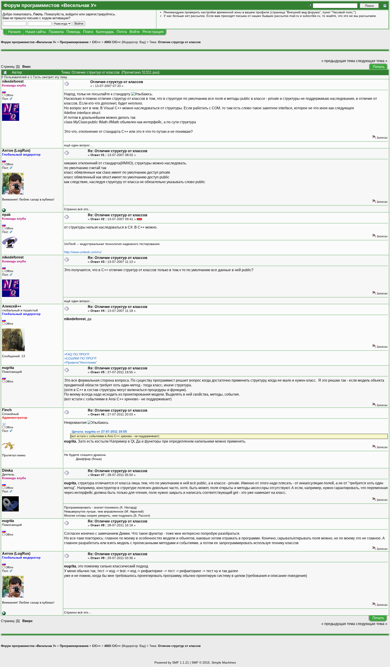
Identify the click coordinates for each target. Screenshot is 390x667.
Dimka (7, 470)
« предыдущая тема (338, 61)
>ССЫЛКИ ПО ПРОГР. (80, 358)
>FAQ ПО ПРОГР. (77, 354)
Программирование (74, 42)
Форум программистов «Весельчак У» (28, 42)
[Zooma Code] (4, 211)
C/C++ (96, 42)
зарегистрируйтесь (100, 14)
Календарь (105, 32)
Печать (379, 67)
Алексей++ (11, 306)
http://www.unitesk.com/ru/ (83, 252)
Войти (135, 32)
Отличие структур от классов (179, 42)
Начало (14, 32)
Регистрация (153, 32)
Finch (7, 410)
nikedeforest (12, 81)
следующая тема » (371, 61)
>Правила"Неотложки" (80, 362)
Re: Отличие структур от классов (117, 151)
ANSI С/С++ (112, 42)
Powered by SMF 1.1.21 (171, 662)
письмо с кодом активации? (48, 18)
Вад (142, 42)
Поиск (88, 32)
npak (6, 215)
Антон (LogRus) (16, 150)
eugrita (8, 368)
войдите (71, 14)
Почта (122, 32)
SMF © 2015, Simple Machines (214, 662)
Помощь (73, 32)
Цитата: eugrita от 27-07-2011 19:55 (99, 431)
